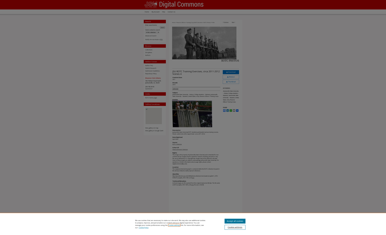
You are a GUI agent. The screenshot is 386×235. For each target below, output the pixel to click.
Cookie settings (174, 225)
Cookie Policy (144, 228)
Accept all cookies (235, 221)
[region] (193, 224)
